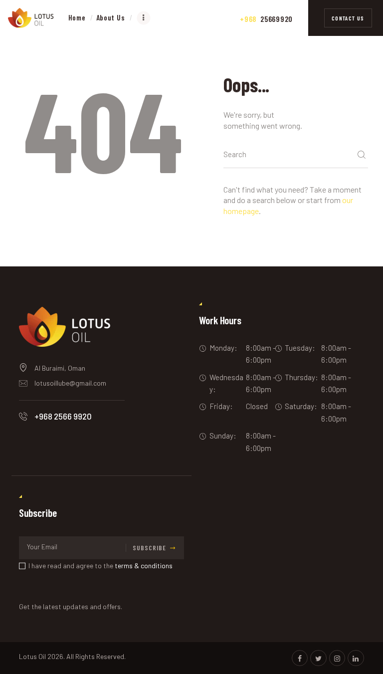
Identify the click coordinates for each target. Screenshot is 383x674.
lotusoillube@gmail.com (70, 383)
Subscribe (149, 548)
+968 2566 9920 (63, 416)
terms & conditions (144, 565)
